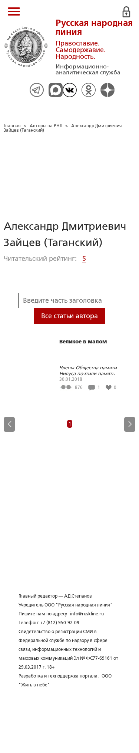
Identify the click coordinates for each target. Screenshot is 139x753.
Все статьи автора (69, 316)
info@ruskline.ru (87, 613)
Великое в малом (83, 341)
